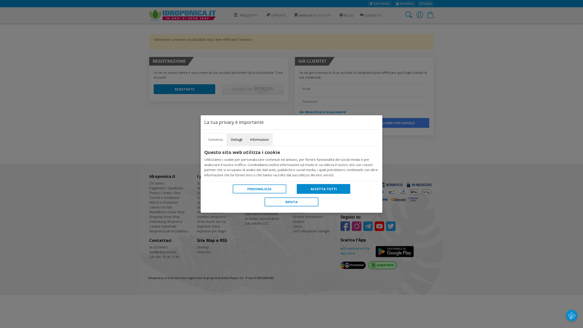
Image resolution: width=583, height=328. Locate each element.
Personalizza (259, 189)
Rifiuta (291, 202)
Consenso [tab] (215, 139)
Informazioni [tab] (259, 139)
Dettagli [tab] (236, 139)
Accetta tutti (324, 189)
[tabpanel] (291, 163)
